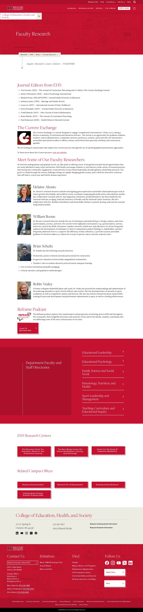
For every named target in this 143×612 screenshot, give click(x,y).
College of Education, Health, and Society (18, 16)
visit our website (60, 152)
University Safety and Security (84, 576)
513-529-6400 (23, 592)
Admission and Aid (86, 8)
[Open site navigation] (134, 8)
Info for (120, 2)
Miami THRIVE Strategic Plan (51, 562)
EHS (31, 55)
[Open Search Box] (134, 2)
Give (129, 2)
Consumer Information (33, 601)
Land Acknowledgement (49, 601)
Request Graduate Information (101, 528)
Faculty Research (49, 55)
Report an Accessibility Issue (95, 601)
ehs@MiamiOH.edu (62, 528)
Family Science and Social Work (98, 372)
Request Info (93, 2)
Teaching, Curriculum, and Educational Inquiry (98, 409)
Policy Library (83, 604)
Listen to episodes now (25, 329)
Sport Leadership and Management (95, 397)
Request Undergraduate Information (103, 524)
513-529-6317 (59, 524)
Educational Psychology (97, 361)
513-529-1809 (24, 586)
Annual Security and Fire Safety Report (119, 601)
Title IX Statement (78, 601)
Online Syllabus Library (81, 572)
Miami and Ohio (46, 569)
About (38, 55)
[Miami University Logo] (15, 8)
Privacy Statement (65, 601)
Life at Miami (110, 8)
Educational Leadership (97, 352)
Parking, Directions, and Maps (84, 579)
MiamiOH (24, 55)
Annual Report (45, 566)
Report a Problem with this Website (66, 604)
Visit (102, 2)
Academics (71, 8)
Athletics (99, 8)
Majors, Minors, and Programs (84, 566)
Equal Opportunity (18, 601)
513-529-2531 (28, 589)
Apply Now (124, 8)
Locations (110, 2)
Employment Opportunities (82, 569)
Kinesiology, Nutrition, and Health (99, 384)
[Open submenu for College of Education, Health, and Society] (39, 16)
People (75, 562)
